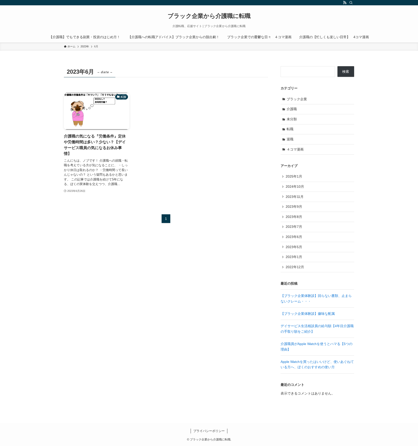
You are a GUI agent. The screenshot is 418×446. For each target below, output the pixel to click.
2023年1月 (294, 257)
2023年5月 (294, 247)
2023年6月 (294, 237)
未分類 (292, 119)
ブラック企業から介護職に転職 (209, 16)
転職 (290, 129)
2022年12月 (295, 267)
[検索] (351, 2)
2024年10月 (295, 186)
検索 (345, 71)
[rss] (345, 2)
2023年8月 (294, 217)
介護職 (292, 109)
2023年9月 (294, 207)
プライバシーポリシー (209, 431)
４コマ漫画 (295, 149)
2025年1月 (294, 176)
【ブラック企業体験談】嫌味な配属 (308, 314)
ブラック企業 (297, 99)
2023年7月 (294, 227)
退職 (290, 139)
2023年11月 (295, 197)
